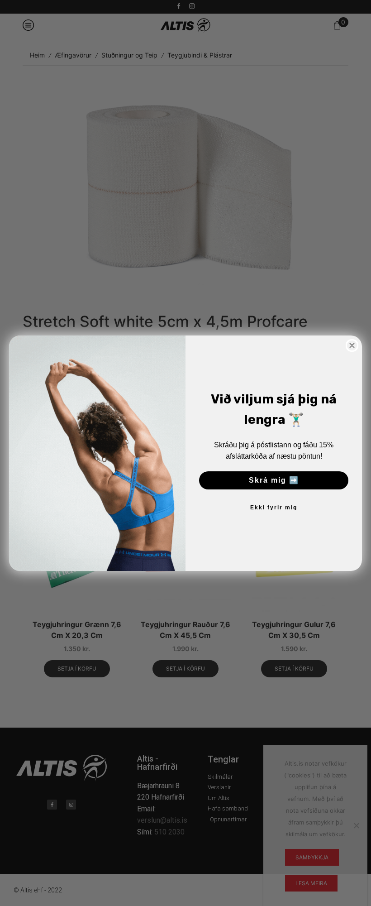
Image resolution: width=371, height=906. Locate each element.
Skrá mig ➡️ (274, 480)
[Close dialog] (352, 345)
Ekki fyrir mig (273, 507)
